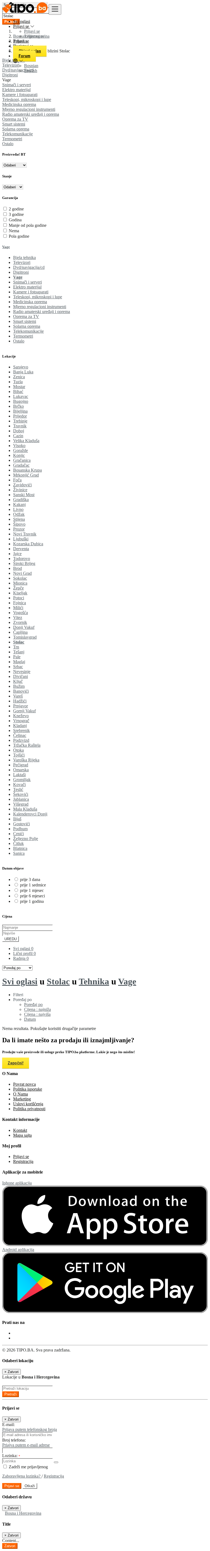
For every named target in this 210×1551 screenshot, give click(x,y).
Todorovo (21, 558)
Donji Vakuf (23, 627)
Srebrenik (21, 730)
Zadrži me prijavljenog (28, 1466)
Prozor (19, 529)
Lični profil (24, 953)
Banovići (21, 691)
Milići (18, 607)
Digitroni (21, 272)
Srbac (18, 666)
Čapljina (20, 632)
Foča (17, 480)
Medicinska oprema (19, 104)
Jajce (17, 553)
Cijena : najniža (37, 1009)
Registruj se (34, 36)
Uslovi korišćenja (28, 1104)
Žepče (18, 588)
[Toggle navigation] (55, 9)
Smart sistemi (13, 124)
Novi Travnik (24, 534)
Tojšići (19, 755)
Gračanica (22, 460)
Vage (6, 247)
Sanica (19, 853)
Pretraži (10, 1394)
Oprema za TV (15, 119)
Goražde (20, 450)
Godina (15, 220)
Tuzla (18, 381)
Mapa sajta (22, 1135)
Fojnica (19, 602)
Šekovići (20, 794)
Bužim (19, 686)
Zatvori (9, 1546)
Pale (17, 656)
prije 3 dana (30, 879)
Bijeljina (20, 411)
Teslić (18, 789)
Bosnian (31, 65)
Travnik (20, 426)
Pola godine (19, 236)
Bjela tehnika (24, 257)
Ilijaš (17, 819)
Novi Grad (22, 573)
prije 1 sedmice (33, 885)
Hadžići (20, 701)
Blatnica (20, 848)
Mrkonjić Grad (26, 475)
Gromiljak (22, 779)
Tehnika (94, 981)
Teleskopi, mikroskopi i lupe (26, 99)
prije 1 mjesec (32, 890)
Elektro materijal (16, 89)
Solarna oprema (15, 129)
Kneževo (21, 715)
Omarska (21, 769)
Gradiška (21, 499)
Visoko (19, 445)
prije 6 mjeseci (32, 896)
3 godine (16, 214)
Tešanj (18, 652)
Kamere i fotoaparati (19, 94)
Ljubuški (20, 539)
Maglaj (19, 661)
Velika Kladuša (26, 440)
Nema (14, 230)
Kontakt (20, 1130)
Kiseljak (20, 593)
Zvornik (20, 622)
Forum (24, 56)
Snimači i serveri (16, 84)
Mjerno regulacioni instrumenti (28, 109)
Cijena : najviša (37, 1014)
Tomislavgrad (25, 637)
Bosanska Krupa (27, 470)
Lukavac (20, 396)
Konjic (19, 455)
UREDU (10, 939)
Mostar (19, 386)
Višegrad (20, 804)
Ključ (18, 681)
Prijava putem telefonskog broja (29, 1429)
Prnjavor (20, 706)
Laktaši (19, 774)
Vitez (17, 617)
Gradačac (21, 465)
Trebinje (20, 421)
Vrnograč (21, 720)
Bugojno (20, 401)
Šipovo (19, 524)
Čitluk (18, 843)
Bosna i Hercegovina (23, 1513)
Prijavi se (32, 31)
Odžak (19, 514)
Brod (17, 568)
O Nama (20, 1094)
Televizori (21, 262)
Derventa (21, 548)
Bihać (18, 391)
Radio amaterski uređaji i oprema (30, 114)
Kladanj (20, 725)
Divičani (20, 676)
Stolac (18, 642)
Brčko (18, 406)
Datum (30, 1019)
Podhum (20, 828)
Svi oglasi (21, 21)
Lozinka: (11, 1455)
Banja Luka (23, 372)
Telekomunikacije (17, 134)
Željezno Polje (25, 838)
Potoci (18, 598)
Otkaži (30, 1486)
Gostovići (21, 823)
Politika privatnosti (29, 1108)
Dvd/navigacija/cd (29, 267)
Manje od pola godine (27, 225)
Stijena (19, 519)
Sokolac (20, 578)
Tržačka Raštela (26, 745)
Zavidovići (22, 485)
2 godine (16, 209)
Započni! (16, 1063)
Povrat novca (24, 1084)
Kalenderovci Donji (30, 814)
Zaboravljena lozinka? (22, 1476)
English (30, 70)
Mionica (20, 583)
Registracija (23, 1161)
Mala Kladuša (25, 809)
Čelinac (19, 735)
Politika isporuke (27, 1089)
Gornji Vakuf (24, 710)
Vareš (18, 696)
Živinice (20, 489)
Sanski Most (23, 494)
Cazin (18, 435)
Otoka (18, 750)
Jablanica (21, 799)
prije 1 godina (32, 901)
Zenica (19, 376)
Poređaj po (33, 1004)
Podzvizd (21, 740)
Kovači (19, 784)
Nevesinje (21, 671)
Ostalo (7, 143)
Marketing (22, 1099)
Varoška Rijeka (26, 760)
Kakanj (19, 504)
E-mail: (8, 1424)
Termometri (12, 138)
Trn (16, 647)
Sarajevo (20, 367)
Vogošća (20, 612)
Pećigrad (20, 765)
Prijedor (20, 416)
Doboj (18, 430)
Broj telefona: (14, 1440)
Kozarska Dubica (28, 543)
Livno (18, 509)
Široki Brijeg (24, 563)
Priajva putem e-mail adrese (26, 1445)
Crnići (18, 833)
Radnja (21, 958)
